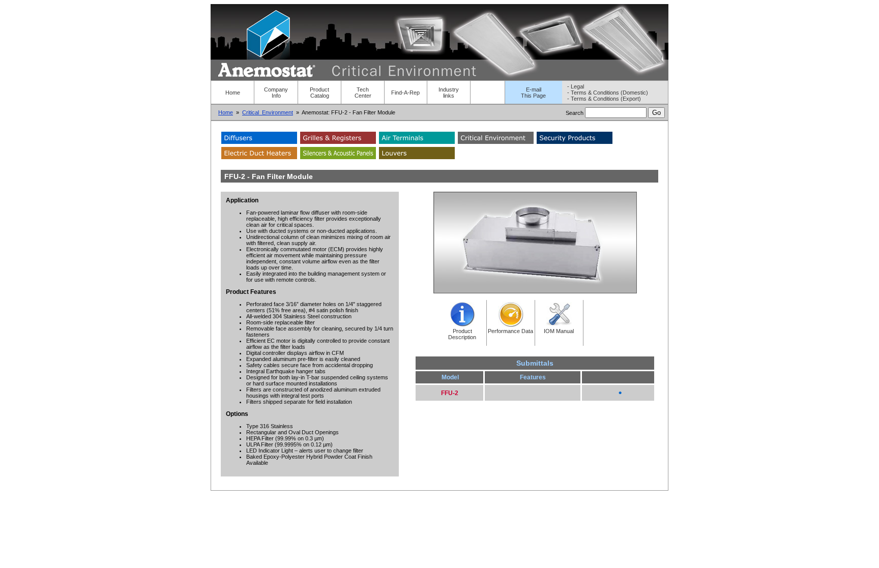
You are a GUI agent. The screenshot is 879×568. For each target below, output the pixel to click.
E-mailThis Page (533, 92)
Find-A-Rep (405, 92)
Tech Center (363, 92)
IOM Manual (559, 331)
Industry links (448, 92)
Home (232, 92)
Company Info (276, 92)
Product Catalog (319, 92)
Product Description (462, 334)
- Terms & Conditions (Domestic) (607, 92)
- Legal (575, 86)
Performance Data (510, 331)
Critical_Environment (267, 112)
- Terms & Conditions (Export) (604, 99)
